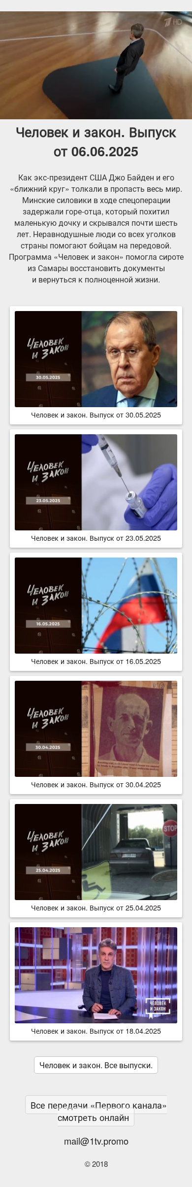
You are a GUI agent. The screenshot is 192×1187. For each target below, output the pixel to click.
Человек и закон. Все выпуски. (96, 1065)
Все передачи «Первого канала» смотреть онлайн (99, 1110)
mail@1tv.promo (96, 1140)
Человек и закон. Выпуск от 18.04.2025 (96, 1030)
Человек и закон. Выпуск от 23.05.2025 (96, 537)
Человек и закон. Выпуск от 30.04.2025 (96, 784)
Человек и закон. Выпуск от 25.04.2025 (96, 907)
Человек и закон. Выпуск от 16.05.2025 (96, 661)
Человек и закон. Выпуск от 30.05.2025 (96, 414)
